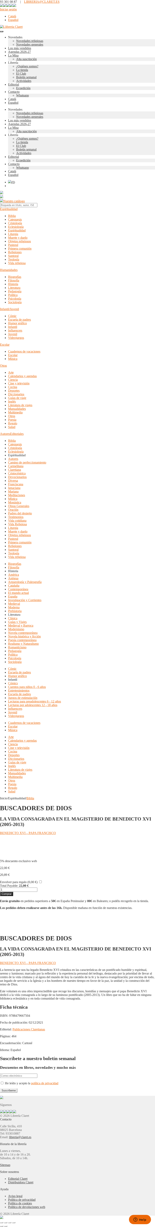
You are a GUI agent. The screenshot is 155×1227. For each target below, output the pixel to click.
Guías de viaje (17, 398)
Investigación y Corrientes (24, 600)
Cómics (13, 683)
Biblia (12, 216)
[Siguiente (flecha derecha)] (5, 1226)
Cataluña (13, 585)
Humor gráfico (17, 323)
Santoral (13, 256)
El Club (21, 73)
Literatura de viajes (20, 405)
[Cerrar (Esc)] (13, 1222)
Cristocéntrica (17, 473)
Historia (13, 284)
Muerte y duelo (17, 237)
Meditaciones (16, 495)
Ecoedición (23, 88)
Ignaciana (14, 488)
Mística (12, 498)
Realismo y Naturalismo (23, 643)
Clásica (12, 618)
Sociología (15, 302)
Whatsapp (22, 95)
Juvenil (12, 334)
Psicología (14, 298)
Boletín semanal (26, 77)
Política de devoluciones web (26, 1207)
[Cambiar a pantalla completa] (5, 1222)
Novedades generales (29, 44)
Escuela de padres (19, 319)
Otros (11, 416)
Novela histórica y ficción (24, 636)
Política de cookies (20, 1203)
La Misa (13, 55)
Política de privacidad (22, 1199)
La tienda (22, 70)
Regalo (12, 423)
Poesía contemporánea (22, 640)
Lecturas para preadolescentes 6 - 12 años (34, 701)
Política (13, 295)
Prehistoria (15, 611)
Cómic (12, 316)
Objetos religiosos (19, 241)
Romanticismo (17, 647)
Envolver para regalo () (19, 882)
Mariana (13, 491)
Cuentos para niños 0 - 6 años (27, 687)
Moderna (14, 607)
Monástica (14, 502)
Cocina (12, 387)
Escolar (4, 344)
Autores (5, 434)
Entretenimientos (18, 690)
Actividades (23, 81)
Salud (11, 427)
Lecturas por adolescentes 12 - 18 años (32, 705)
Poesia (12, 419)
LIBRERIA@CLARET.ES (42, 1)
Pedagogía (14, 291)
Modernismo (16, 629)
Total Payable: (9, 885)
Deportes (14, 390)
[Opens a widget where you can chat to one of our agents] (140, 1220)
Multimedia (15, 412)
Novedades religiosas (29, 41)
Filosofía (13, 280)
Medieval (14, 603)
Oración (13, 509)
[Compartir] (9, 1222)
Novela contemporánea (23, 632)
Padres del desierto (20, 513)
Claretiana (14, 469)
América (13, 574)
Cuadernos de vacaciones (24, 351)
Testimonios (15, 517)
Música (12, 358)
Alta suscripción (26, 59)
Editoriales (17, 434)
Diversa (13, 480)
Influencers (15, 330)
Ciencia (13, 379)
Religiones (15, 252)
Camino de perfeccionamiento (27, 462)
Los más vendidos (19, 48)
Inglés (12, 401)
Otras (3, 365)
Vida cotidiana (17, 520)
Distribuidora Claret (20, 1182)
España (12, 596)
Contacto (14, 91)
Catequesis (15, 219)
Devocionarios (17, 477)
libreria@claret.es (20, 1137)
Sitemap (5, 1165)
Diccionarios (16, 394)
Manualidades (17, 408)
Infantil (12, 327)
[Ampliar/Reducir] (1, 1222)
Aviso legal (15, 1196)
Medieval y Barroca (20, 625)
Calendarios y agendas (22, 376)
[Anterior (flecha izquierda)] (1, 1226)
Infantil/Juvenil (9, 309)
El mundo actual (18, 593)
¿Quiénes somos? (27, 66)
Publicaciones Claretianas (29, 1029)
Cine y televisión (18, 383)
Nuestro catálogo (14, 201)
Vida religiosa (17, 263)
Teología (13, 259)
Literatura (14, 287)
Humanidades (9, 270)
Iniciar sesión (8, 9)
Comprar (7, 893)
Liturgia (13, 234)
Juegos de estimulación (22, 697)
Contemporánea (18, 589)
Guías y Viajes (17, 622)
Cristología (15, 223)
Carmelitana (15, 466)
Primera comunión (19, 248)
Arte (11, 372)
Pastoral (13, 245)
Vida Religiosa (17, 524)
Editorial (13, 84)
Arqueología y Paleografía (25, 582)
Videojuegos (16, 337)
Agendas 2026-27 (19, 51)
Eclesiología (16, 226)
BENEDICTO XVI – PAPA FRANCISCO (28, 833)
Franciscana (15, 484)
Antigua (13, 578)
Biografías (14, 276)
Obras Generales (18, 506)
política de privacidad (44, 1083)
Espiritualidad (9, 209)
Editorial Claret (17, 1178)
